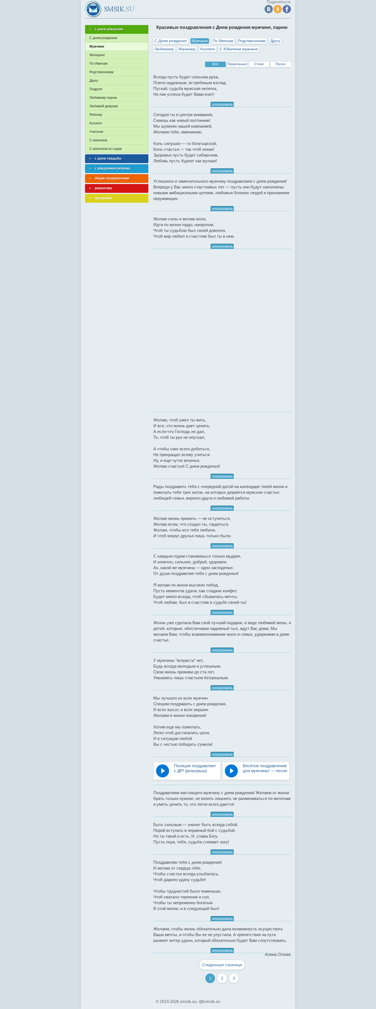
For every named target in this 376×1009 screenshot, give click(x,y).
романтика (103, 188)
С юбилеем (98, 140)
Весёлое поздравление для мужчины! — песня (265, 768)
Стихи (259, 64)
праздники (103, 198)
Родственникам (252, 41)
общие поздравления (112, 178)
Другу (275, 41)
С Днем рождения (170, 41)
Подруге (95, 89)
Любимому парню (103, 98)
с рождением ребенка (112, 168)
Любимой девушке (103, 106)
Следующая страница (222, 965)
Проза (280, 64)
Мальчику (187, 49)
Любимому (164, 49)
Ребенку (95, 115)
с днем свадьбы (108, 158)
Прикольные (237, 64)
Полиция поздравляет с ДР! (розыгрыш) (195, 768)
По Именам (222, 41)
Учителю (96, 132)
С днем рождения (103, 38)
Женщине (97, 55)
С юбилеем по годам (105, 149)
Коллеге (207, 49)
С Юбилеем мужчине (239, 49)
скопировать (222, 104)
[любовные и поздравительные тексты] (110, 9)
